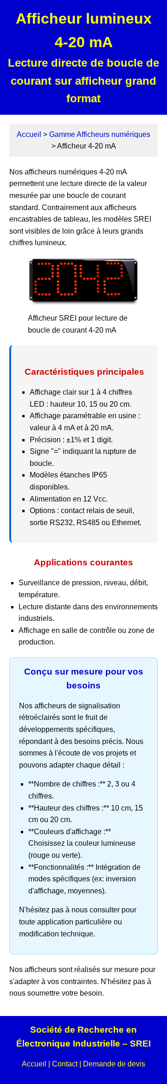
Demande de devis (114, 1064)
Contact (64, 1064)
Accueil (29, 134)
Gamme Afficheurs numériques (99, 134)
